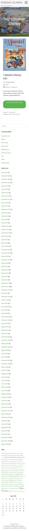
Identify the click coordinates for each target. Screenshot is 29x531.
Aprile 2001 (4, 430)
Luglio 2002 (4, 400)
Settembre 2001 (5, 417)
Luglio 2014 (4, 266)
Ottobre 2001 (5, 414)
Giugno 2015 (5, 236)
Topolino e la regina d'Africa (7, 486)
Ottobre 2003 (5, 387)
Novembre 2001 (5, 410)
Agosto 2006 (4, 350)
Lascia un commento (11, 87)
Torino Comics (14, 488)
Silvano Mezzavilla (5, 480)
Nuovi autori (4, 146)
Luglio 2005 (4, 370)
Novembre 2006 (5, 340)
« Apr (2, 515)
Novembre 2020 (5, 179)
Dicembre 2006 (5, 337)
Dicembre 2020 (5, 176)
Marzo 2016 (4, 223)
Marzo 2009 (4, 313)
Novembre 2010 (5, 296)
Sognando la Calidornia (16, 480)
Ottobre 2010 (5, 300)
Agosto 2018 (4, 186)
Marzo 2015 (4, 243)
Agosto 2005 (4, 367)
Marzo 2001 (4, 434)
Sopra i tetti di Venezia (7, 482)
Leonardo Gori (17, 470)
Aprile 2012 (4, 293)
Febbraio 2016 (5, 226)
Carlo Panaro (16, 455)
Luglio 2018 (4, 189)
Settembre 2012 (5, 290)
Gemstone (20, 459)
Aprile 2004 (4, 384)
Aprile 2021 (4, 172)
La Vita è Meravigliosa (9, 470)
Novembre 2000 (5, 441)
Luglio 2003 (4, 390)
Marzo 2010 (4, 303)
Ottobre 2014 (5, 256)
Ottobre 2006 (5, 343)
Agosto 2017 (4, 202)
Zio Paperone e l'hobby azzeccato (19, 491)
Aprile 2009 (4, 310)
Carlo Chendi (11, 455)
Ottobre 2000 (5, 444)
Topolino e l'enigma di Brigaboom (16, 484)
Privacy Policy (14, 524)
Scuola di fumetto (19, 478)
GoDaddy (23, 528)
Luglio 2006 (4, 353)
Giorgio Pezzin (20, 461)
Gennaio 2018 (5, 196)
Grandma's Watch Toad (6, 463)
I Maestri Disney (16, 114)
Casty (21, 455)
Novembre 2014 (5, 253)
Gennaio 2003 (5, 397)
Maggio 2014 (5, 273)
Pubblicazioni (12, 112)
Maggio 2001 (5, 427)
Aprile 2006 (4, 357)
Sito (2, 156)
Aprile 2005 (4, 377)
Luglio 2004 (4, 380)
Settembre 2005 (5, 363)
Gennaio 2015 (5, 246)
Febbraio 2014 (5, 283)
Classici (2, 457)
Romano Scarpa (11, 2)
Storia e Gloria (17, 482)
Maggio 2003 (5, 394)
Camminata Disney (19, 453)
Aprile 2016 (4, 219)
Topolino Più (8, 488)
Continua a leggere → (14, 104)
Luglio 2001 (4, 420)
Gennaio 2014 (5, 286)
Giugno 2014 (5, 270)
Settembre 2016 (5, 209)
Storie (3, 159)
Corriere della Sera (10, 457)
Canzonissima (4, 455)
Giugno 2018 (5, 192)
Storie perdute (5, 163)
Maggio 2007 (5, 330)
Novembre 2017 (5, 199)
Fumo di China (21, 457)
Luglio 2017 (4, 206)
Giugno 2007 (5, 327)
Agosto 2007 (4, 323)
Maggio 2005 (5, 373)
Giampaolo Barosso (4, 461)
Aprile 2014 (4, 276)
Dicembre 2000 (5, 437)
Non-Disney (4, 142)
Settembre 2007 (5, 320)
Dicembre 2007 (5, 316)
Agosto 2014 (4, 263)
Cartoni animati (5, 136)
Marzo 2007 (4, 333)
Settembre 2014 (5, 259)
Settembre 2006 (5, 347)
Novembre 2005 (5, 360)
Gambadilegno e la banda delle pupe (9, 459)
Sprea (7, 84)
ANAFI (2, 453)
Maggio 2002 (5, 404)
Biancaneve (12, 453)
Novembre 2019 (5, 182)
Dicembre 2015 (5, 233)
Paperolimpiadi (14, 476)
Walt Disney (10, 491)
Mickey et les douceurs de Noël (12, 472)
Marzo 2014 (4, 280)
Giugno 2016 (5, 216)
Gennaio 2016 (5, 229)
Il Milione (13, 463)
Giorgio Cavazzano (13, 461)
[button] (26, 2)
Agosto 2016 (4, 213)
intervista (3, 465)
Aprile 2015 (4, 239)
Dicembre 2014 (5, 249)
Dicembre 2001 (5, 407)
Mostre (3, 139)
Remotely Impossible (10, 478)
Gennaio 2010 (5, 306)
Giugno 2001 (5, 424)
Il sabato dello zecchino (20, 463)
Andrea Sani (7, 453)
